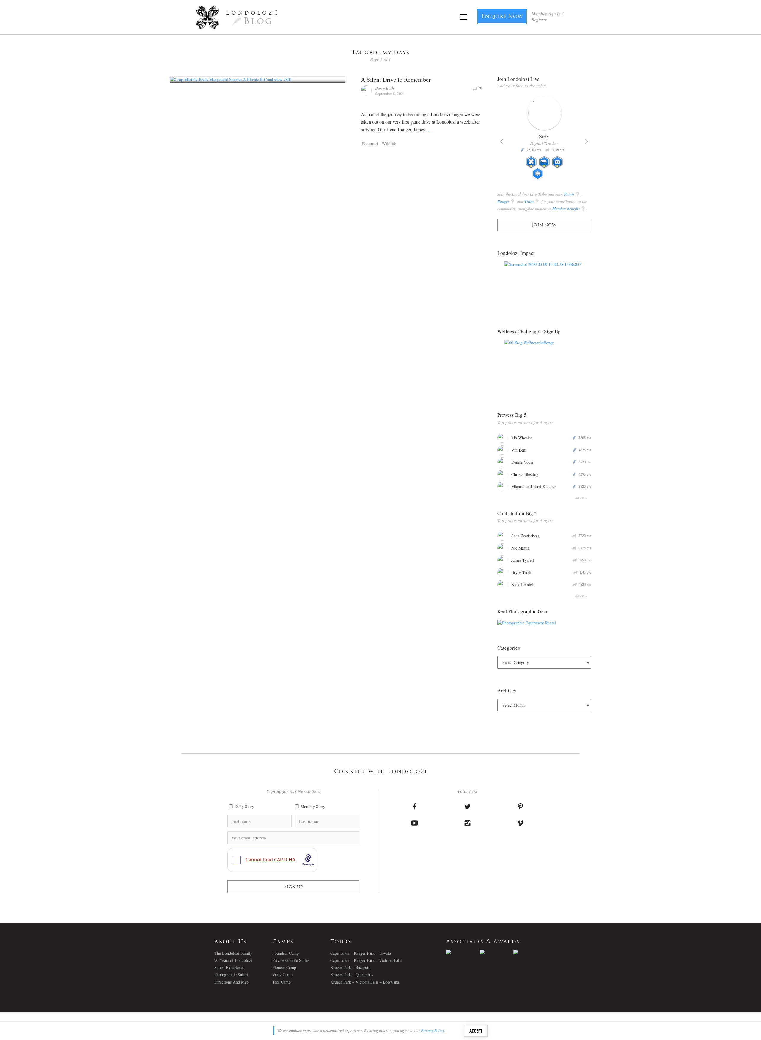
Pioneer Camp (284, 967)
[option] (544, 140)
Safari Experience (229, 967)
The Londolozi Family (233, 953)
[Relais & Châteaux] (530, 952)
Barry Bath (384, 88)
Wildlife (389, 143)
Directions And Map (231, 982)
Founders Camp (285, 953)
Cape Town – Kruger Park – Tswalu (360, 953)
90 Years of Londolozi (233, 960)
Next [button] (586, 141)
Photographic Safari (231, 974)
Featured (370, 143)
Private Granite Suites (290, 960)
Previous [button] (501, 141)
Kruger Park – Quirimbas (351, 974)
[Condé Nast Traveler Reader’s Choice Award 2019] (463, 952)
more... (581, 497)
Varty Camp (282, 974)
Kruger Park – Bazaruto (350, 967)
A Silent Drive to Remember (396, 79)
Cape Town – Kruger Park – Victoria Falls (366, 960)
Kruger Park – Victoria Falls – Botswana (364, 982)
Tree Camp (281, 982)
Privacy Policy (432, 1030)
